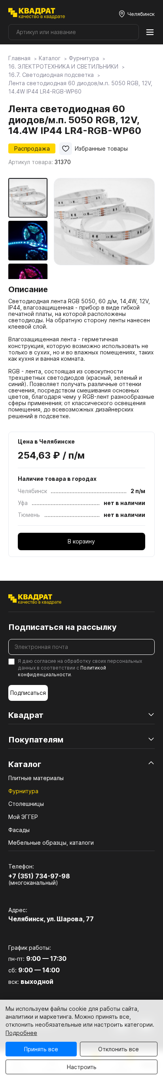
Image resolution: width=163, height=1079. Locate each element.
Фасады (19, 829)
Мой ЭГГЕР (23, 816)
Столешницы (26, 803)
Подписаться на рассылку (62, 627)
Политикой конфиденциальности (62, 671)
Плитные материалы (36, 778)
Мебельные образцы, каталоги (51, 842)
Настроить (82, 1067)
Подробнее (21, 1032)
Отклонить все (118, 1049)
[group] (104, 228)
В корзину (81, 541)
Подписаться (28, 692)
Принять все (41, 1049)
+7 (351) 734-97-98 (39, 876)
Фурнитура (23, 791)
